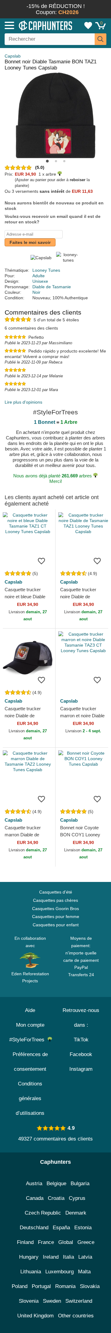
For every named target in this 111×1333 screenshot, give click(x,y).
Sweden (52, 1301)
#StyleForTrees (28, 1040)
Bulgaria (80, 1183)
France (46, 1242)
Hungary (29, 1257)
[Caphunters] (32, 25)
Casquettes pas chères (55, 900)
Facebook (81, 1054)
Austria (34, 1183)
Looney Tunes (46, 270)
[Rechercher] (100, 39)
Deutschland (34, 1227)
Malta (84, 1272)
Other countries (76, 1316)
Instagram (80, 1069)
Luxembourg (59, 1272)
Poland (19, 1286)
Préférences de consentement (30, 1061)
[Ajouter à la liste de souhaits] (41, 560)
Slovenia (29, 1301)
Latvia (85, 1257)
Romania (65, 1286)
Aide (30, 1010)
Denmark (75, 1213)
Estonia (83, 1227)
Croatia (56, 1198)
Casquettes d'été (55, 892)
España (61, 1227)
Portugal (41, 1286)
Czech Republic (43, 1213)
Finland (25, 1242)
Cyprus (77, 1198)
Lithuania (30, 1272)
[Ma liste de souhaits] (88, 25)
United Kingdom (35, 1316)
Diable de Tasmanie (51, 286)
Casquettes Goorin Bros (55, 908)
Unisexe (40, 281)
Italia (68, 1257)
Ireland (51, 1257)
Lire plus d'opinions (23, 402)
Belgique (56, 1183)
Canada (34, 1198)
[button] (47, 161)
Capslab (13, 56)
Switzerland (78, 1301)
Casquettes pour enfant (56, 924)
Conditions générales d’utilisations (30, 1098)
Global (65, 1242)
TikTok (81, 1040)
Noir (36, 292)
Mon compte (30, 1025)
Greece (85, 1242)
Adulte (38, 275)
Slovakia (90, 1286)
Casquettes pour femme (55, 916)
